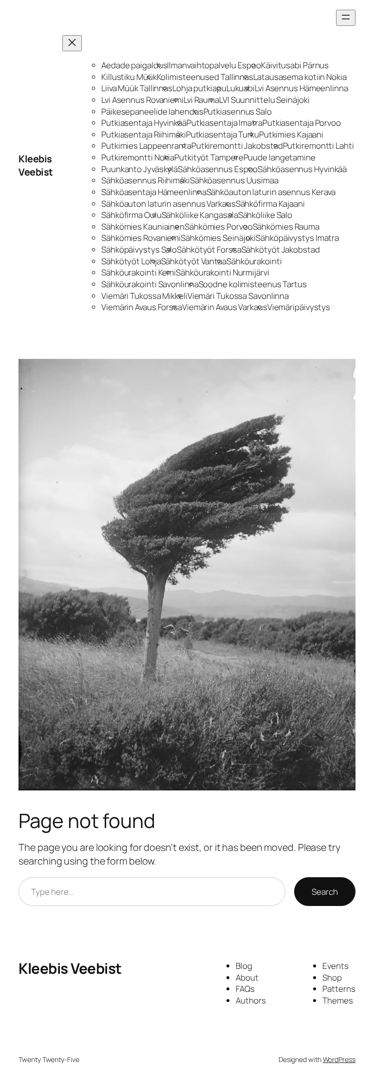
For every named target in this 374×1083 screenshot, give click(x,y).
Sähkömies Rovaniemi (141, 237)
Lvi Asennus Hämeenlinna (301, 88)
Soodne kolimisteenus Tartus (253, 284)
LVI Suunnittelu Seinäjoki (264, 99)
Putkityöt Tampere (208, 157)
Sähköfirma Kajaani (270, 203)
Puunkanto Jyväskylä (139, 169)
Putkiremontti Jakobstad (237, 145)
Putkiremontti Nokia (137, 157)
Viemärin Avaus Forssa (141, 307)
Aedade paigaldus (134, 65)
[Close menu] (72, 43)
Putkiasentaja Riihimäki (143, 134)
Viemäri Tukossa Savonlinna (238, 295)
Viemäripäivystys (298, 307)
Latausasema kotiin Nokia (300, 76)
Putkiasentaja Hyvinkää (144, 122)
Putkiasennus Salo (238, 111)
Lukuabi (240, 88)
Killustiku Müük (129, 76)
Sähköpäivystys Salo (139, 249)
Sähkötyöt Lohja (131, 261)
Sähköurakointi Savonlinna (150, 284)
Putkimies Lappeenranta (146, 145)
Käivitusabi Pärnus (295, 65)
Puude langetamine (279, 157)
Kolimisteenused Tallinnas (205, 76)
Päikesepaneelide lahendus (152, 111)
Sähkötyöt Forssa (209, 249)
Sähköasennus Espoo (218, 169)
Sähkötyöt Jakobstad (281, 249)
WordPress (339, 1059)
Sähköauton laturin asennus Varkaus (168, 203)
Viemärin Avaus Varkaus (224, 307)
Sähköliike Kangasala (200, 214)
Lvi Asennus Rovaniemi (142, 99)
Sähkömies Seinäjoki (218, 237)
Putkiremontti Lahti (318, 145)
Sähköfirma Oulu (131, 214)
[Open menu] (345, 18)
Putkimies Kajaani (291, 134)
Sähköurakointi (254, 261)
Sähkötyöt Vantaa (193, 261)
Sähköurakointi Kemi (138, 272)
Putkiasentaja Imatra (224, 122)
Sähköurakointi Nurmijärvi (222, 272)
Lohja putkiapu (199, 88)
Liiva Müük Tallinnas (136, 88)
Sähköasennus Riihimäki (145, 180)
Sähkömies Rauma (286, 226)
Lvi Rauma (201, 99)
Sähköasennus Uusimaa (234, 180)
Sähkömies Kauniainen (143, 226)
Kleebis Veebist (36, 165)
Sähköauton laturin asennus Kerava (271, 191)
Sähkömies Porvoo (218, 226)
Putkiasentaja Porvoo (301, 122)
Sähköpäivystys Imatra (297, 237)
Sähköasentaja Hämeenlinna (153, 191)
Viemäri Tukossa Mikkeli (144, 295)
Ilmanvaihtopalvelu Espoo (214, 65)
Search (324, 891)
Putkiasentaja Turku (222, 134)
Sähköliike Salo (265, 214)
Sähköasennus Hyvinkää (302, 169)
